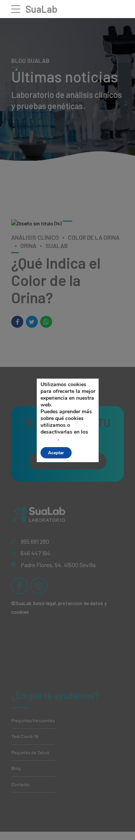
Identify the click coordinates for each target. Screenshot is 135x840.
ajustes (49, 438)
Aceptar (56, 453)
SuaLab (41, 9)
